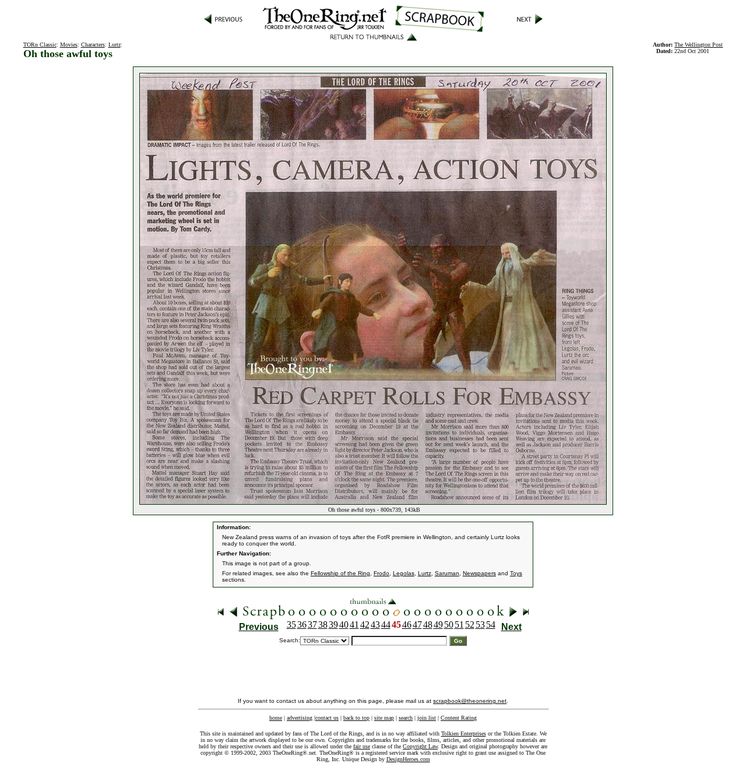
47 (417, 624)
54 (490, 624)
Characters (93, 44)
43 (375, 624)
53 (480, 624)
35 (291, 624)
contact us (327, 718)
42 (365, 624)
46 (406, 624)
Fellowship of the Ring (340, 573)
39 (333, 624)
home (275, 718)
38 (323, 624)
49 (438, 624)
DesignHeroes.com (408, 759)
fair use (361, 746)
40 (344, 624)
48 (427, 624)
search (406, 718)
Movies (69, 44)
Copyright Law (420, 746)
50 (448, 624)
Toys (516, 573)
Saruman (447, 573)
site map (384, 718)
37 (312, 624)
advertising (299, 718)
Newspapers (479, 573)
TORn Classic (40, 44)
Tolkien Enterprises (463, 733)
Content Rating (459, 718)
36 (302, 624)
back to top (356, 718)
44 (385, 624)
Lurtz (114, 44)
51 (459, 624)
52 (469, 624)
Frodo (381, 573)
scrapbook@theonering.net (469, 701)
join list (426, 718)
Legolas (403, 573)
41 (354, 624)
